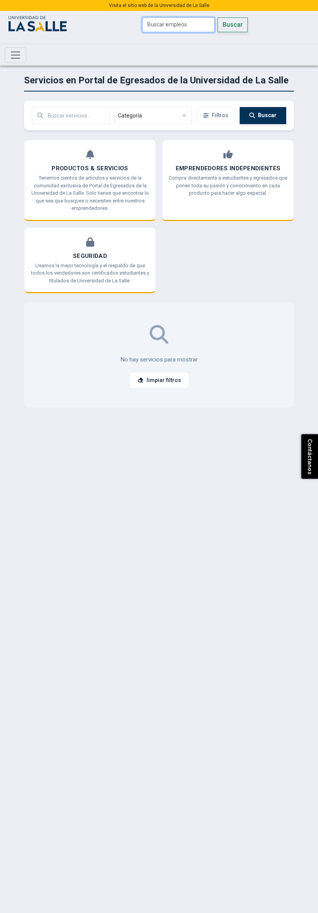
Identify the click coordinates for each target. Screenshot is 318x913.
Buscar (233, 24)
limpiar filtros (164, 380)
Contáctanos (309, 456)
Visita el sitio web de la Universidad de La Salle (159, 5)
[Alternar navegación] (15, 55)
